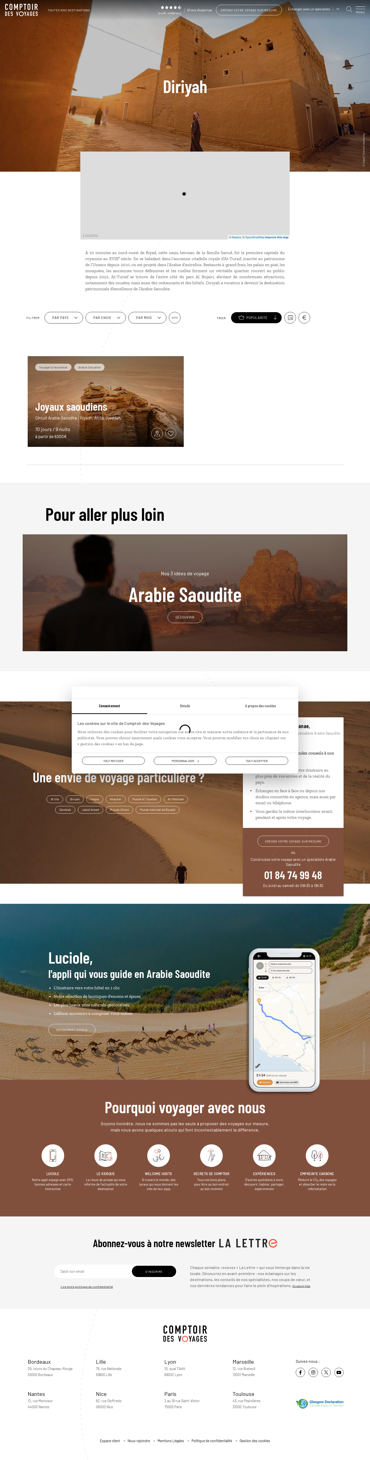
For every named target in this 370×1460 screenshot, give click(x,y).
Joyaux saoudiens (71, 406)
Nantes (36, 1393)
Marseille (243, 1361)
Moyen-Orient (119, 809)
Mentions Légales (171, 1441)
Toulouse (243, 1393)
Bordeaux (39, 1361)
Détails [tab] (185, 705)
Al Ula (55, 799)
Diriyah (75, 799)
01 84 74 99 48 (293, 874)
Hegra (95, 799)
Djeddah (65, 809)
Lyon (170, 1361)
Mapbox (237, 237)
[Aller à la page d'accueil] (22, 10)
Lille (101, 1361)
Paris (170, 1393)
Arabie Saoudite (185, 587)
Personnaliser (183, 760)
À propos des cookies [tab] (260, 705)
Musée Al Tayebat (144, 799)
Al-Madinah (176, 799)
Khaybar (116, 799)
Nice (101, 1393)
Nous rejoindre (139, 1441)
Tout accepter (257, 760)
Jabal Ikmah (90, 809)
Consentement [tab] (109, 705)
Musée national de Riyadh (157, 809)
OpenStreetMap (255, 237)
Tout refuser (113, 760)
